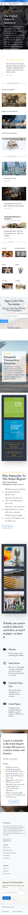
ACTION (4, 281)
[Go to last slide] (1, 28)
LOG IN (24, 3)
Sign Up (4, 321)
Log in (5, 763)
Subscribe (18, 1)
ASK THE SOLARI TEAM (9, 133)
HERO (17, 264)
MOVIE (4, 248)
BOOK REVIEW (20, 248)
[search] (5, 4)
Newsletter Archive (14, 327)
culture (10, 242)
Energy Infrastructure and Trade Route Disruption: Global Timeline (14, 205)
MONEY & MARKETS (8, 89)
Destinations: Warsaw (10, 178)
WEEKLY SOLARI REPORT (10, 111)
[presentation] (14, 168)
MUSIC (4, 264)
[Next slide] (26, 28)
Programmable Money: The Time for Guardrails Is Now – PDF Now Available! (13, 233)
